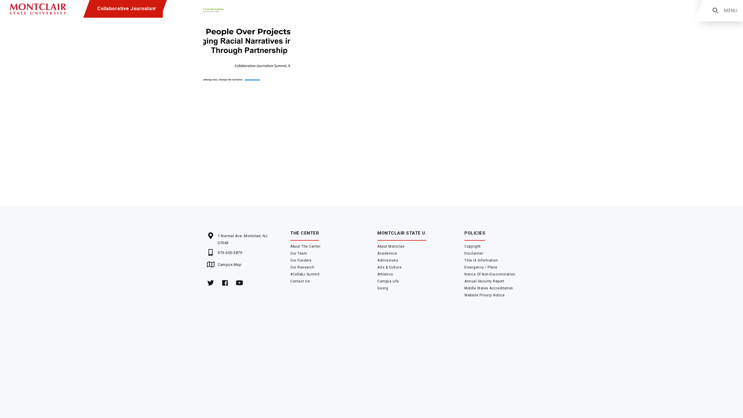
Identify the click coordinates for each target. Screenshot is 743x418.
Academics (387, 253)
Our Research (302, 267)
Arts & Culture (389, 267)
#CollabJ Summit (305, 274)
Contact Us (300, 281)
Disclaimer (473, 253)
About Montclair (391, 246)
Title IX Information (481, 260)
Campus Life (388, 281)
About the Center (305, 246)
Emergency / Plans (480, 267)
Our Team (298, 253)
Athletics (385, 274)
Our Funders (301, 260)
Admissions (387, 260)
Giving (382, 288)
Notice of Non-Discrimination (489, 274)
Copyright (472, 246)
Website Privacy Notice (484, 295)
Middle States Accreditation (488, 288)
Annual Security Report (484, 281)
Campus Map (229, 264)
